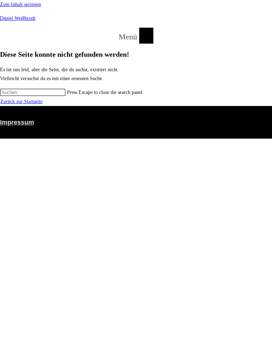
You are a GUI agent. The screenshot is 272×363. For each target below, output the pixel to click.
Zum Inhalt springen (20, 4)
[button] (136, 35)
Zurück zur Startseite (21, 101)
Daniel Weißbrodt (17, 18)
